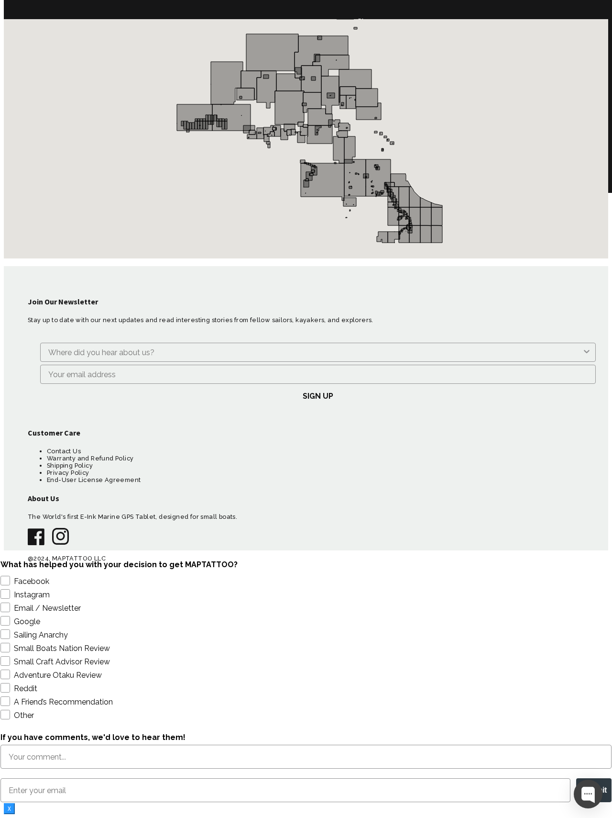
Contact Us (64, 451)
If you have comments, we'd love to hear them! (93, 737)
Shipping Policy (70, 465)
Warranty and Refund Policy (90, 458)
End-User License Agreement (94, 479)
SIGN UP (318, 396)
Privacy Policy (68, 472)
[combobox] (315, 352)
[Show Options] (586, 352)
